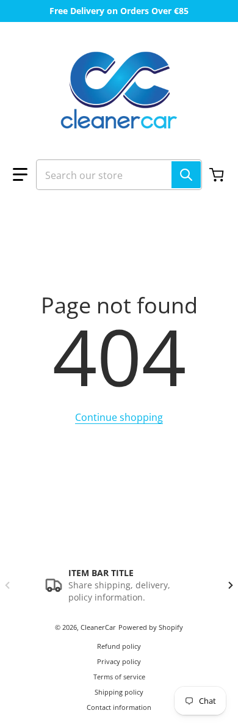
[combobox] (119, 174)
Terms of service (119, 676)
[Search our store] (186, 174)
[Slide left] (7, 585)
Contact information (119, 707)
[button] (20, 175)
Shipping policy (119, 691)
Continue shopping (119, 417)
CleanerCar (98, 627)
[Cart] (218, 175)
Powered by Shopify (150, 627)
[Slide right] (230, 585)
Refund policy (119, 646)
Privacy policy (119, 661)
